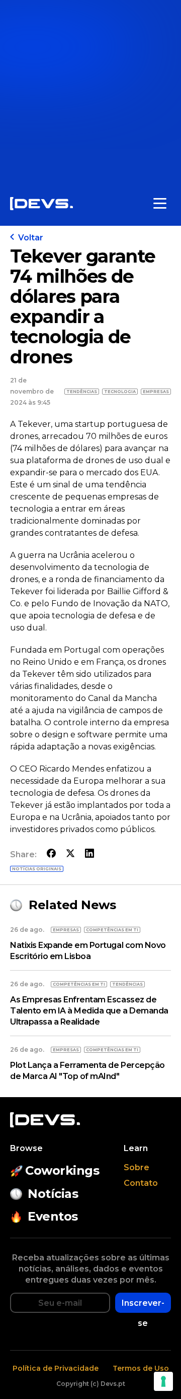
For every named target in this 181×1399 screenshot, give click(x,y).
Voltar (30, 237)
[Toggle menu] (160, 204)
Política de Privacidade (56, 1368)
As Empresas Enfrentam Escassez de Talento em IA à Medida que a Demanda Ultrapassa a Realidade (89, 1011)
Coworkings (62, 1170)
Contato (141, 1183)
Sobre (136, 1167)
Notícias (53, 1193)
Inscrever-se (143, 1305)
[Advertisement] (90, 90)
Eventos (53, 1216)
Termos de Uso (141, 1368)
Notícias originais (36, 868)
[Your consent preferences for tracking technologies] (163, 1381)
